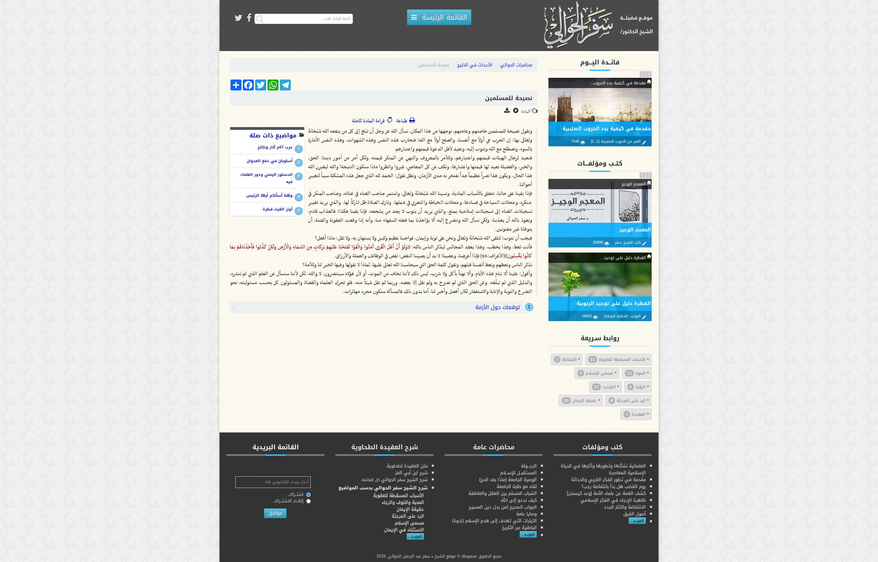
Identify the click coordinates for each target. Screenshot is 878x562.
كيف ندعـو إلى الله (519, 500)
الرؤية (637, 387)
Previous (643, 74)
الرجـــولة (529, 466)
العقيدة (635, 414)
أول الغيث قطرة (278, 209)
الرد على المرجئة (627, 400)
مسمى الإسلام (596, 373)
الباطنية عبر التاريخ (519, 527)
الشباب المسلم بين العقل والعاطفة (502, 493)
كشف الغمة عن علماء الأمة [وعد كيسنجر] (606, 493)
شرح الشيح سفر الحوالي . (394, 479)
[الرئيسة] (600, 26)
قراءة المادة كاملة (369, 121)
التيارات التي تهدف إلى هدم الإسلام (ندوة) (494, 520)
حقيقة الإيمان (580, 400)
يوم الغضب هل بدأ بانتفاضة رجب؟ (613, 486)
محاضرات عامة (493, 447)
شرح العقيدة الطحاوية (384, 447)
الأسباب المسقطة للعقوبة (617, 359)
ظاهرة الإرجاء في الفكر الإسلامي (613, 500)
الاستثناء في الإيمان (404, 529)
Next (648, 74)
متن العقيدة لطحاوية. (406, 466)
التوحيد (605, 387)
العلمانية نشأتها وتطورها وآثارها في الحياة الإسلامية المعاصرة (603, 469)
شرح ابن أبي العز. (411, 472)
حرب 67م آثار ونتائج (275, 147)
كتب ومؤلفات (602, 447)
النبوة (636, 373)
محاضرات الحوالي (516, 65)
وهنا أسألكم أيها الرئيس (269, 195)
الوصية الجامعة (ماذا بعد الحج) (508, 479)
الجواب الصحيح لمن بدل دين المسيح (503, 507)
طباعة (402, 121)
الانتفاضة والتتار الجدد (625, 507)
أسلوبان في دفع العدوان (270, 160)
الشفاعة (566, 359)
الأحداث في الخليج (475, 65)
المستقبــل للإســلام (518, 472)
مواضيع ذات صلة (273, 135)
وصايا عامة (526, 514)
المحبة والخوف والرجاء (403, 502)
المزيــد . (637, 520)
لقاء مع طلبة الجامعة (517, 486)
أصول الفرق (634, 514)
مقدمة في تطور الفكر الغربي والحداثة (608, 479)
